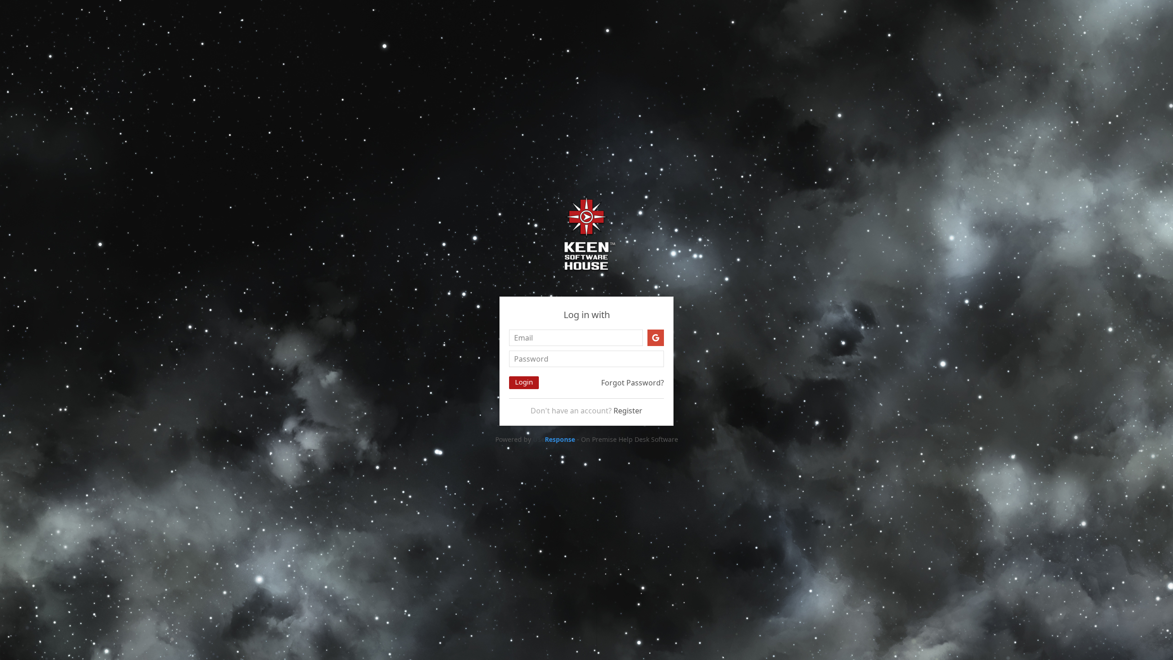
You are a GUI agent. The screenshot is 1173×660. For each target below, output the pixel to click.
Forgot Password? (632, 383)
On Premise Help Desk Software (629, 439)
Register (628, 411)
